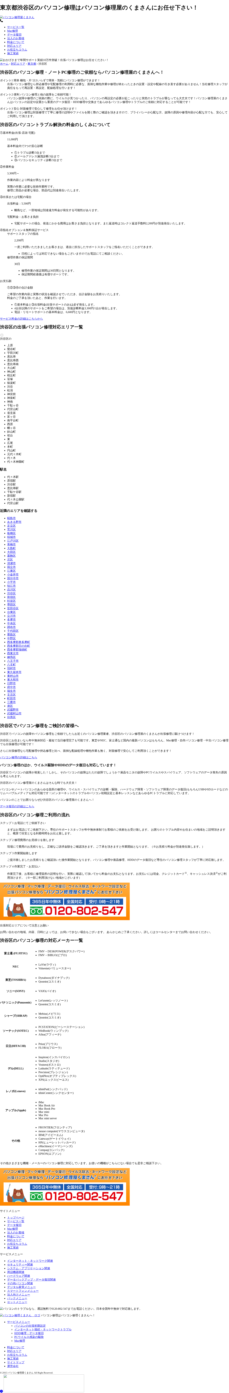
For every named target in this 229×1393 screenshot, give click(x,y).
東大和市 (13, 679)
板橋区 (11, 533)
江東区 (11, 570)
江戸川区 (13, 540)
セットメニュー (17, 1302)
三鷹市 (11, 702)
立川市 (11, 615)
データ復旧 (14, 34)
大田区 (11, 551)
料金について (15, 42)
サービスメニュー (18, 1321)
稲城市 (11, 536)
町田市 (11, 698)
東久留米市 (14, 672)
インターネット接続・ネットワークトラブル (43, 1329)
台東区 (11, 612)
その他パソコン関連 (20, 1283)
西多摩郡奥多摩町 (18, 642)
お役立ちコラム (17, 49)
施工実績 (13, 53)
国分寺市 (13, 578)
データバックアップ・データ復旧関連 (31, 1279)
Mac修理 (12, 30)
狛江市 (11, 585)
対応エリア (14, 45)
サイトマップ (15, 1362)
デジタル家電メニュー (21, 1287)
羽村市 (11, 668)
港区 (10, 705)
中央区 (11, 623)
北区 (10, 559)
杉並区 (11, 600)
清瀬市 (11, 563)
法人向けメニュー (18, 1294)
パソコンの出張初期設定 (30, 1325)
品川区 (11, 589)
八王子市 (13, 660)
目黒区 (11, 717)
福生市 (11, 690)
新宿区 (11, 597)
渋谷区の (5, 338)
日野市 (11, 683)
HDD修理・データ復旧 (29, 1333)
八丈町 (11, 664)
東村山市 (13, 675)
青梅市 (11, 544)
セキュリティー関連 (20, 1264)
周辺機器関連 (15, 1272)
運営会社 (13, 1366)
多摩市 (11, 619)
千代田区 (13, 630)
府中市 (11, 687)
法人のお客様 (15, 38)
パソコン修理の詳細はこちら (18, 757)
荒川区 (11, 529)
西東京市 (13, 653)
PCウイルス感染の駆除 (29, 1336)
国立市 (11, 566)
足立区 (11, 525)
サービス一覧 (15, 27)
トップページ (15, 1217)
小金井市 (13, 574)
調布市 (11, 627)
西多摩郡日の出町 (18, 645)
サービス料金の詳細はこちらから (21, 318)
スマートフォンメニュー (23, 1290)
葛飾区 (11, 555)
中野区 (11, 638)
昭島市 (11, 518)
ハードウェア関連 (18, 1275)
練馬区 (11, 657)
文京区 (11, 694)
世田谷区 (13, 608)
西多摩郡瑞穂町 (17, 649)
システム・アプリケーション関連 (28, 1268)
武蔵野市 (13, 709)
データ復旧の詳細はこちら (17, 806)
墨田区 (11, 604)
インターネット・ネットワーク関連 (30, 1260)
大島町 (11, 548)
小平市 (11, 582)
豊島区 (11, 634)
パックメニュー (17, 1298)
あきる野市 (14, 521)
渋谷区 (11, 593)
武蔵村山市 (14, 713)
